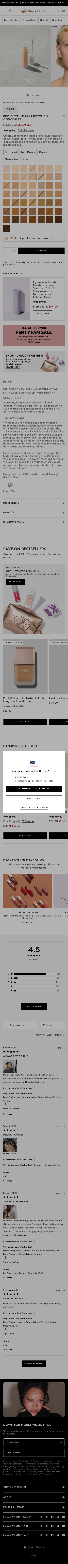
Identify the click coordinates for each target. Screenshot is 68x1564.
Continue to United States (34, 789)
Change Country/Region (34, 808)
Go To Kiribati (33, 798)
